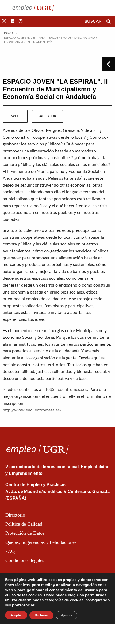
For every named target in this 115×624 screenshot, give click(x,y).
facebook (47, 116)
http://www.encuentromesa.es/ (32, 410)
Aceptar (16, 615)
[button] (4, 21)
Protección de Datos (24, 533)
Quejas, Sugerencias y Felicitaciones (40, 542)
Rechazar (41, 615)
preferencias (23, 605)
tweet (15, 116)
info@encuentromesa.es (64, 389)
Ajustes (66, 615)
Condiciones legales (24, 560)
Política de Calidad (23, 524)
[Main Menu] (6, 8)
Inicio (8, 33)
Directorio (15, 515)
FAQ (10, 551)
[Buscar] (108, 21)
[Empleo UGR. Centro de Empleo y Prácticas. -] (33, 8)
